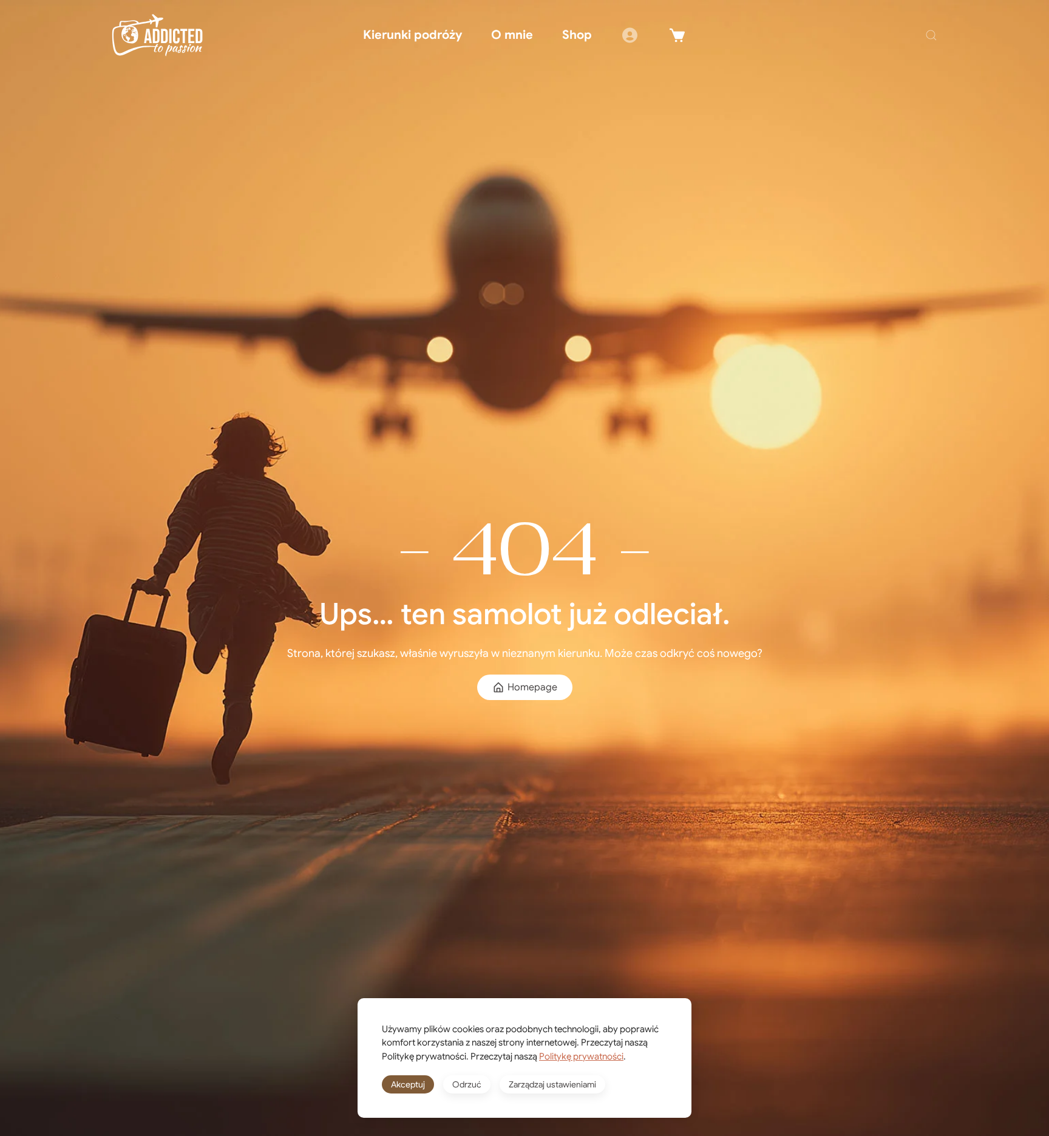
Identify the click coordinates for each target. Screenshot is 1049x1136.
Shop (577, 35)
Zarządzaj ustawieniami (552, 1084)
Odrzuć (466, 1084)
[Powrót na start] (157, 35)
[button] (931, 35)
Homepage (532, 687)
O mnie (512, 35)
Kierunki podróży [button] (412, 35)
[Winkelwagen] (677, 35)
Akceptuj (408, 1084)
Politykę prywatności (581, 1056)
